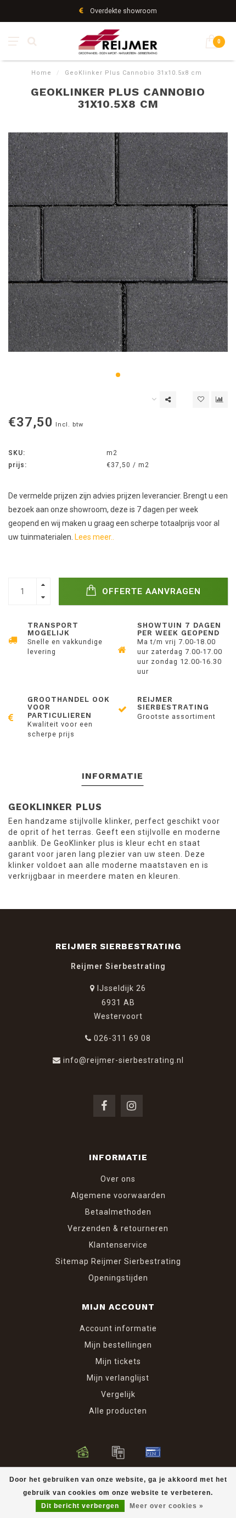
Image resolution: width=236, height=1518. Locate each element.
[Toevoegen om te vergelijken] (219, 399)
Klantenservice (118, 1244)
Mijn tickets (118, 1361)
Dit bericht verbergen (80, 1506)
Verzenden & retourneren (118, 1228)
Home (41, 72)
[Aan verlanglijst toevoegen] (201, 399)
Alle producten (118, 1410)
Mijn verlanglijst (118, 1377)
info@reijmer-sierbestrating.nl (123, 1060)
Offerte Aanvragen (150, 591)
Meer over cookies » (167, 1506)
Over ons (118, 1178)
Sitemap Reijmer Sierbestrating (118, 1261)
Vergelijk (118, 1394)
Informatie (112, 776)
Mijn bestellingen (118, 1344)
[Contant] (83, 1452)
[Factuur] (118, 1452)
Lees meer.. (94, 537)
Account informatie (118, 1328)
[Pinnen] (153, 1452)
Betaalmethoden (118, 1211)
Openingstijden (118, 1277)
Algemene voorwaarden (118, 1195)
